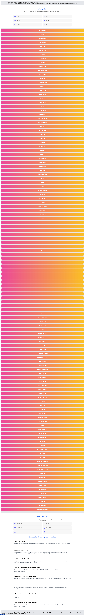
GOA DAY (43, 286)
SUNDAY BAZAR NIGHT (43, 365)
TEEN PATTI (42, 401)
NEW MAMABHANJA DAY (42, 353)
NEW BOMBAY (42, 453)
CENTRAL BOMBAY (42, 397)
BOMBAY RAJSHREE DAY (42, 461)
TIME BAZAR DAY (42, 94)
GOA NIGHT (42, 290)
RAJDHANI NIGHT (42, 130)
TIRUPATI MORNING (42, 389)
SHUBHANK (42, 170)
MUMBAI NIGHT (42, 349)
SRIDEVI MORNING (42, 42)
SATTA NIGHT (42, 202)
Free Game (3, 614)
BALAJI (42, 218)
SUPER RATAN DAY (42, 301)
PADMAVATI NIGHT (42, 437)
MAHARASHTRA (42, 309)
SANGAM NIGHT (42, 477)
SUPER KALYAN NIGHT (42, 337)
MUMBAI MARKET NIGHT (42, 509)
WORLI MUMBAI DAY (42, 317)
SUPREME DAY (42, 254)
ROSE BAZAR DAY (42, 381)
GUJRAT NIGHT (42, 262)
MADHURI (42, 46)
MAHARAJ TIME (42, 505)
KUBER (42, 182)
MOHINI (42, 425)
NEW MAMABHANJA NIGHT (42, 357)
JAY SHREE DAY (42, 210)
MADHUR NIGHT (42, 198)
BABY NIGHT (42, 445)
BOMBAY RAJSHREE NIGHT (42, 465)
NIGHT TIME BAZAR (42, 118)
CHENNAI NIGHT (42, 238)
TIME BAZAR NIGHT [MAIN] (42, 369)
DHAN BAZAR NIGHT (42, 497)
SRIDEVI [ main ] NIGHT (42, 250)
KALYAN (42, 106)
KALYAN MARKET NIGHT (42, 449)
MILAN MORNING (42, 30)
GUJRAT (42, 178)
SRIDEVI (42, 34)
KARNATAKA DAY (42, 66)
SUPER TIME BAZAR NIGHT (42, 469)
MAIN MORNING (42, 74)
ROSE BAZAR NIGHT (42, 385)
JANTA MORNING (42, 393)
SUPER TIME (42, 405)
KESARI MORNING (42, 325)
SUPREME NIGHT (42, 258)
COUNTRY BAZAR (42, 373)
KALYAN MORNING (42, 38)
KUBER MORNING (42, 50)
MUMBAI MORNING (42, 174)
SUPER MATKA (42, 433)
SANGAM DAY (42, 473)
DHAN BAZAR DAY (42, 493)
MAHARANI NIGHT (42, 146)
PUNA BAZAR (42, 142)
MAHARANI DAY (42, 58)
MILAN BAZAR (42, 222)
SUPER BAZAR (42, 90)
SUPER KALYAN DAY (42, 333)
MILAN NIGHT (42, 126)
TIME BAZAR (42, 78)
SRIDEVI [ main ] (42, 246)
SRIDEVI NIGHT (42, 110)
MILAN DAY (42, 98)
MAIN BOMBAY (42, 226)
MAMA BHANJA (42, 166)
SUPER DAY (42, 86)
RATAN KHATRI (42, 242)
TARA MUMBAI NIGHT (42, 122)
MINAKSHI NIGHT (42, 489)
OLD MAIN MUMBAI (42, 206)
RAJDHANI (42, 274)
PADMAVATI (42, 54)
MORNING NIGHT (42, 162)
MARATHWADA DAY (42, 417)
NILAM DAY (42, 266)
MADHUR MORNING (42, 190)
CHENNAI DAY (43, 234)
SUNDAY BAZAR (42, 361)
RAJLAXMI (42, 186)
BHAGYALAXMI (42, 413)
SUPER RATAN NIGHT (42, 305)
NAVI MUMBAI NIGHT (42, 377)
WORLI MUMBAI (42, 341)
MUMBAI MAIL (42, 294)
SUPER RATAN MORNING (42, 297)
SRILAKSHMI (42, 282)
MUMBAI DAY (42, 345)
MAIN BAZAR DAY (42, 102)
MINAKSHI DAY (42, 485)
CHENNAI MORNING (42, 230)
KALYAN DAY (42, 457)
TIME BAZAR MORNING (42, 70)
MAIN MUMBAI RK (42, 321)
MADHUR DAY (43, 194)
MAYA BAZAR (42, 409)
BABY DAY (42, 441)
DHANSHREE (42, 150)
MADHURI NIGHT (42, 114)
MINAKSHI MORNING (42, 481)
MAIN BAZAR (42, 138)
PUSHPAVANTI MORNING (42, 278)
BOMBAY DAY (42, 501)
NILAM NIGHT (42, 270)
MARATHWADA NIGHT (42, 421)
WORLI (42, 313)
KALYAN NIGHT (42, 158)
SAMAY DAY (42, 62)
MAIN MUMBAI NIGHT (42, 429)
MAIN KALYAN (43, 214)
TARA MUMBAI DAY (42, 82)
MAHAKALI (42, 329)
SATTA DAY (42, 154)
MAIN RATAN (42, 134)
